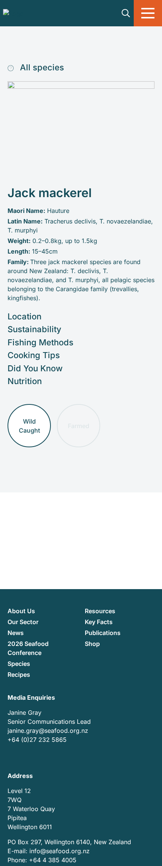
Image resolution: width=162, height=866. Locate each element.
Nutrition (25, 381)
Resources (100, 611)
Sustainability (34, 329)
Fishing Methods (40, 342)
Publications (103, 633)
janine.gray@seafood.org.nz (48, 730)
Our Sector (23, 622)
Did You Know (35, 368)
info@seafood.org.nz (59, 851)
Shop (92, 643)
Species (19, 663)
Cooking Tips (34, 355)
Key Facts (99, 622)
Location (24, 316)
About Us (21, 611)
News (16, 633)
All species (41, 67)
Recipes (19, 674)
